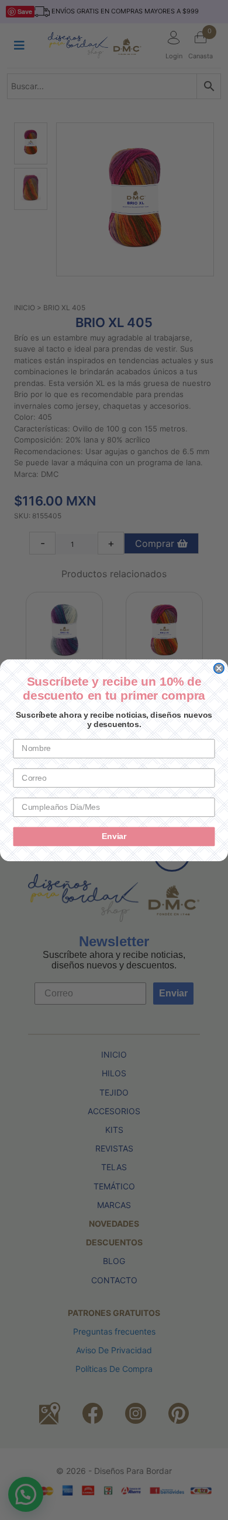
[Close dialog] (219, 668)
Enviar (114, 836)
